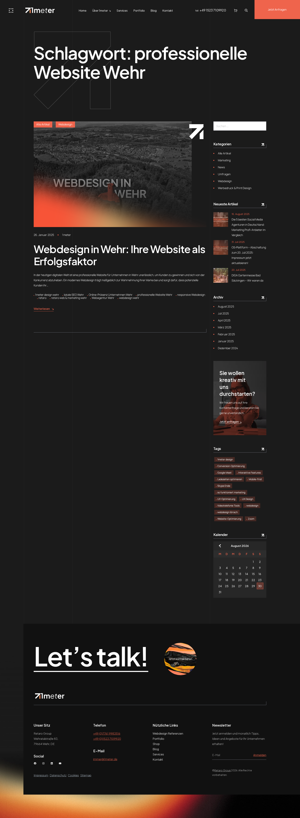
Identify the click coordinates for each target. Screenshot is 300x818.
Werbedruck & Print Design (234, 188)
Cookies (73, 775)
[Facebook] (35, 763)
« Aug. (219, 545)
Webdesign (65, 124)
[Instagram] (43, 763)
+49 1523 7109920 (213, 10)
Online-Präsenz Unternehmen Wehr (110, 294)
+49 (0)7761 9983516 (106, 733)
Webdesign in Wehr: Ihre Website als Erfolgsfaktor (119, 254)
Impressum (41, 775)
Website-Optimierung (229, 518)
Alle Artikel (43, 124)
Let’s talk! (91, 656)
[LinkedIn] (51, 763)
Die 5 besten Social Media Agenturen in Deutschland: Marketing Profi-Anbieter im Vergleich (248, 227)
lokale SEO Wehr (74, 294)
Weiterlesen (42, 308)
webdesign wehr (129, 297)
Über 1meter (100, 10)
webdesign (252, 505)
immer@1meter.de (105, 759)
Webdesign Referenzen (168, 733)
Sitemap (85, 775)
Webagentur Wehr (103, 297)
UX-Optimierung (226, 499)
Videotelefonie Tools (228, 505)
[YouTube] (60, 763)
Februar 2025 (226, 334)
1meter (66, 235)
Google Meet (224, 472)
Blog (154, 10)
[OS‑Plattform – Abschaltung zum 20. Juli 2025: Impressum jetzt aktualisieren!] (220, 247)
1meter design (225, 459)
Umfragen (224, 174)
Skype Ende (223, 485)
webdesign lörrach (227, 512)
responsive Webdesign (191, 294)
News (221, 167)
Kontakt (167, 10)
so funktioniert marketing (231, 492)
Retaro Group (222, 770)
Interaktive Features (249, 472)
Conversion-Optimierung (231, 466)
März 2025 (224, 327)
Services (122, 10)
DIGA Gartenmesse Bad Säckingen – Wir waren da (247, 277)
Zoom (251, 518)
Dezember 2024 (228, 348)
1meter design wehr (47, 294)
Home (82, 10)
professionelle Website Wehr (154, 294)
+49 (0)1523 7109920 (107, 738)
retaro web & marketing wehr (69, 297)
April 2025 (224, 320)
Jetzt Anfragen (277, 9)
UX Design (247, 499)
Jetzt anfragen (229, 422)
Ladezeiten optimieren (229, 479)
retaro (42, 297)
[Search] (262, 126)
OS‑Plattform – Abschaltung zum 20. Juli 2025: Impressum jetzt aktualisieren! (249, 255)
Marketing (224, 160)
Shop (156, 744)
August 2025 (226, 306)
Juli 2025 (223, 313)
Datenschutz (58, 775)
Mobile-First (255, 479)
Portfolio (139, 10)
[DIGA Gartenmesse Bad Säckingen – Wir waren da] (220, 275)
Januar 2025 (226, 341)
